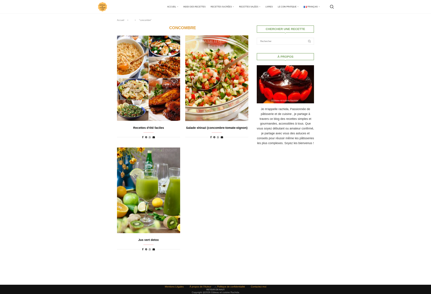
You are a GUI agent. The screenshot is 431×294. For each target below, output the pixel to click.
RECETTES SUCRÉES (221, 7)
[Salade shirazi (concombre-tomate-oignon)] (216, 78)
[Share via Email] (154, 137)
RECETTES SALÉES (248, 7)
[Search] (331, 6)
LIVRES (269, 7)
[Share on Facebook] (142, 137)
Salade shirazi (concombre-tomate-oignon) (216, 127)
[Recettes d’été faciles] (148, 78)
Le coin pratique (287, 7)
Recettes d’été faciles (148, 127)
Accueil (171, 7)
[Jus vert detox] (148, 190)
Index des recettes (194, 7)
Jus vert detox (148, 240)
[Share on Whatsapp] (150, 137)
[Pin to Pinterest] (146, 137)
